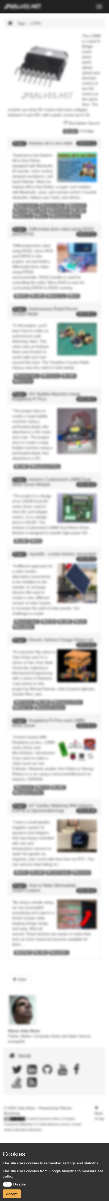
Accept (11, 1194)
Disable (19, 1184)
